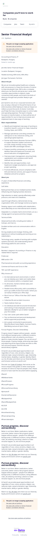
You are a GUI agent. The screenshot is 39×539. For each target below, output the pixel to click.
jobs (15, 24)
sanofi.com (26, 457)
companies (7, 24)
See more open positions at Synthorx (19, 518)
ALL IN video (13, 455)
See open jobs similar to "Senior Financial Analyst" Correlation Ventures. (18, 50)
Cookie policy (23, 535)
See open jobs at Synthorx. (14, 46)
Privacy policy (15, 535)
